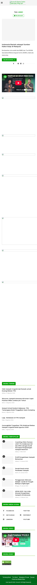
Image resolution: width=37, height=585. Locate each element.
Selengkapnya (8, 59)
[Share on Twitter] (15, 63)
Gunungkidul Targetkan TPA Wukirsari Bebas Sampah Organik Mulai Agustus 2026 (18, 426)
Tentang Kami (7, 577)
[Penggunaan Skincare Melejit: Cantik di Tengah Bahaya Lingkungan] (7, 483)
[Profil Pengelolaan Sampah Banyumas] (7, 460)
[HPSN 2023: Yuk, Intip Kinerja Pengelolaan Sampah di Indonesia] (7, 494)
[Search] (32, 3)
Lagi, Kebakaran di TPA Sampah (13, 418)
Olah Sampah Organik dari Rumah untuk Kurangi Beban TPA (16, 390)
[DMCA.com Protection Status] (6, 561)
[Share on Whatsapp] (23, 63)
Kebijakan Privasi (24, 577)
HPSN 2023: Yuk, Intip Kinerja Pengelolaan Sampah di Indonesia (23, 493)
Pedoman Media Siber (18, 579)
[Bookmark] (35, 3)
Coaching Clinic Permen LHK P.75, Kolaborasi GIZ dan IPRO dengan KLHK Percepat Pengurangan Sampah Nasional (24, 445)
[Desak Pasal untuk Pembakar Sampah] (7, 471)
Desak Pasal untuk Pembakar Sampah (22, 469)
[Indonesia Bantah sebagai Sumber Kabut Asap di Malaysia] (18, 30)
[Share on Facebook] (14, 63)
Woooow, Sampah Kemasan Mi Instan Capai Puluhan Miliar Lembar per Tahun (17, 399)
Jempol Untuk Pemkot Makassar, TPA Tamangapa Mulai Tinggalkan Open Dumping (18, 409)
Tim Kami (15, 577)
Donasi (32, 577)
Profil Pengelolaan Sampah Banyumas (25, 458)
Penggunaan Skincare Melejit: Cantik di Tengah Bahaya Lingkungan (24, 481)
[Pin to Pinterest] (18, 63)
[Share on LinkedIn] (21, 63)
